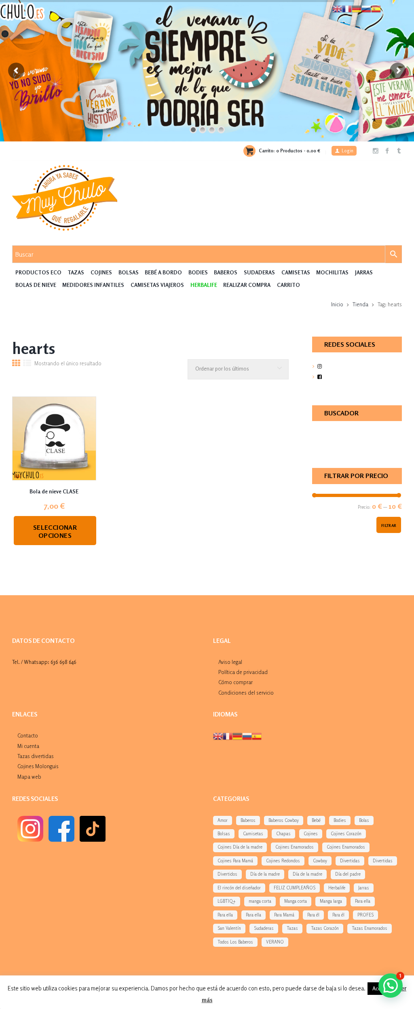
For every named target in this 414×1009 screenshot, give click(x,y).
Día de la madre (265, 874)
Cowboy (320, 861)
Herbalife (336, 888)
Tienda (360, 304)
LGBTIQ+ (227, 901)
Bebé (316, 820)
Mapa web (29, 776)
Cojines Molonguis (38, 766)
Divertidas (350, 861)
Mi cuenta (28, 746)
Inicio (337, 304)
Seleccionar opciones (55, 531)
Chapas (283, 833)
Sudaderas (259, 272)
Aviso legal (230, 662)
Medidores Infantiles (93, 285)
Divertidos (227, 874)
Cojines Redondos (283, 861)
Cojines (101, 272)
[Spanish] (257, 736)
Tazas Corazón (325, 928)
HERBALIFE (203, 285)
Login (347, 151)
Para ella (362, 901)
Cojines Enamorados (294, 847)
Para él (313, 915)
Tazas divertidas (35, 756)
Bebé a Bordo (163, 272)
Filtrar (389, 525)
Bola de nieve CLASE (54, 491)
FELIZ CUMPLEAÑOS (294, 888)
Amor (223, 820)
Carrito (288, 285)
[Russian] (247, 736)
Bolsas (128, 272)
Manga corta (295, 901)
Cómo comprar (235, 682)
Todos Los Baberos (235, 942)
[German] (237, 736)
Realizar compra (246, 285)
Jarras (364, 272)
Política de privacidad (243, 672)
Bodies (198, 272)
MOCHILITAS (332, 272)
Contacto (27, 735)
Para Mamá (284, 915)
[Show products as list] (27, 363)
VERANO (275, 942)
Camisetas (295, 272)
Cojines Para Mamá (235, 861)
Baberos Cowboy (283, 820)
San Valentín (229, 928)
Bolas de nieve (35, 285)
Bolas (364, 820)
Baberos (225, 272)
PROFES (365, 915)
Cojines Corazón (346, 833)
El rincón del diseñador (239, 888)
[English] (218, 736)
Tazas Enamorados (369, 928)
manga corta (260, 901)
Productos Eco (38, 272)
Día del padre (348, 874)
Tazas (76, 272)
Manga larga (331, 901)
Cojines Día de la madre (240, 847)
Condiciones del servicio (246, 692)
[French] (227, 736)
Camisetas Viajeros (157, 285)
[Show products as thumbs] (16, 363)
